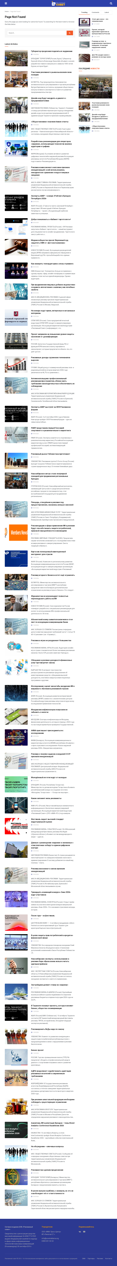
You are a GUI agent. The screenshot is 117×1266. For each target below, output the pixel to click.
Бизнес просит (37, 1050)
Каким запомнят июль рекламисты (46, 798)
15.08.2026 (35, 643)
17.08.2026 (35, 534)
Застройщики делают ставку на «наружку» (49, 985)
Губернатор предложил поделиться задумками (51, 51)
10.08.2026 (35, 1128)
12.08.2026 (35, 898)
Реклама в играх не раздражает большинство (51, 640)
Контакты (108, 1258)
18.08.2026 (35, 412)
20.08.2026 (35, 201)
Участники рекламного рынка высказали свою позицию (101, 105)
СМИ (83, 1258)
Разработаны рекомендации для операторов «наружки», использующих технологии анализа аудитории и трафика (51, 144)
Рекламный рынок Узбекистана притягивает (50, 454)
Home (7, 11)
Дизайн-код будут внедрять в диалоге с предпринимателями (100, 116)
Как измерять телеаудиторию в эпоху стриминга (52, 264)
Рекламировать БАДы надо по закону (47, 1029)
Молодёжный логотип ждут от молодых (48, 777)
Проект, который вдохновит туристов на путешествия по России (101, 32)
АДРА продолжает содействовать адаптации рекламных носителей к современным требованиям (51, 1073)
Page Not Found (15, 11)
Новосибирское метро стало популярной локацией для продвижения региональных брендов (49, 476)
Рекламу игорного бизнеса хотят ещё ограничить (53, 575)
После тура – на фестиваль (43, 916)
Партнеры (91, 1258)
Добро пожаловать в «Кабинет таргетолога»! (51, 219)
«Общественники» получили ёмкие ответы (49, 122)
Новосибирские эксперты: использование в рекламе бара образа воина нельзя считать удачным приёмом (50, 961)
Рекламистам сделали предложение (47, 1170)
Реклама (100, 1258)
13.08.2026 (35, 780)
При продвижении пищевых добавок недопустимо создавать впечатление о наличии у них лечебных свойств (53, 287)
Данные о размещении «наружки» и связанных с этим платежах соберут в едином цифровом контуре (52, 845)
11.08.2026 (35, 988)
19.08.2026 (35, 316)
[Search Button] (70, 33)
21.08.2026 (35, 54)
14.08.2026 (35, 666)
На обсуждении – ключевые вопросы (47, 1146)
